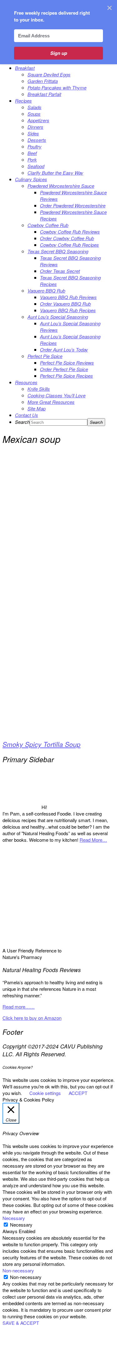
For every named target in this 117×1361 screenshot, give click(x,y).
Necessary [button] (13, 1218)
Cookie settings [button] (45, 1093)
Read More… (93, 839)
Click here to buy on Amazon (31, 1018)
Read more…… (18, 1006)
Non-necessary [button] (18, 1270)
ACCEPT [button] (78, 1093)
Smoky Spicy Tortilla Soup (41, 744)
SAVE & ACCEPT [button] (20, 1323)
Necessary (21, 1224)
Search (22, 422)
